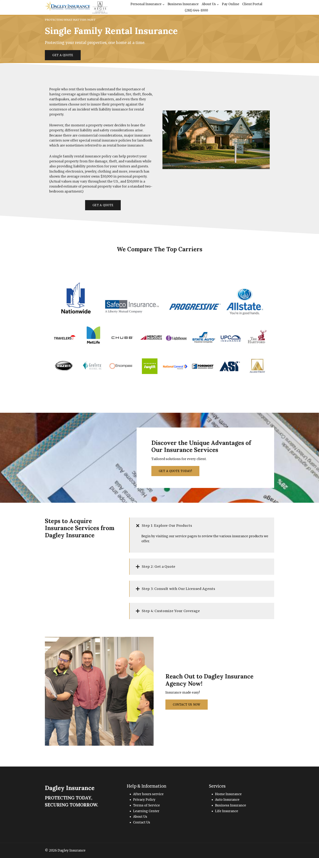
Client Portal (252, 4)
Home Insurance (228, 794)
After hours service (148, 794)
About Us (140, 817)
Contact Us (141, 822)
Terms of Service (146, 805)
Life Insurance (226, 811)
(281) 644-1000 (196, 10)
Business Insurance (183, 4)
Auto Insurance (227, 800)
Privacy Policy (144, 800)
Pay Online (230, 4)
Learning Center (146, 811)
